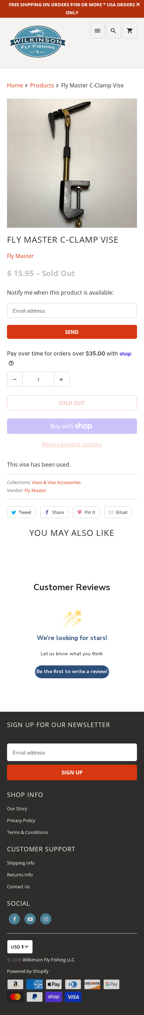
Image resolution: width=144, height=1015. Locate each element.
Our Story (17, 808)
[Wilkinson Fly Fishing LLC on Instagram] (45, 918)
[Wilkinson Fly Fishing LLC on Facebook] (14, 918)
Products (43, 85)
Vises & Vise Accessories (56, 482)
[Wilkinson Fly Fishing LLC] (38, 43)
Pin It (90, 512)
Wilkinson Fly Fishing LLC (48, 960)
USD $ (17, 947)
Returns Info (20, 875)
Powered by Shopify (28, 971)
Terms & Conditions (27, 832)
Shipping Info (21, 863)
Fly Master (20, 256)
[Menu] (97, 30)
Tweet (25, 512)
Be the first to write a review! (72, 671)
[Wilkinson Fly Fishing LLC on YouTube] (30, 918)
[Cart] (129, 30)
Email (121, 512)
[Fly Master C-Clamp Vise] (72, 163)
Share (58, 512)
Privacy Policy (21, 820)
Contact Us (18, 886)
